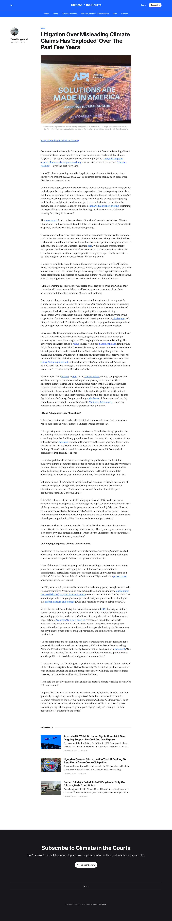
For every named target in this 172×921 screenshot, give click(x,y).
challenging (118, 318)
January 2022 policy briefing (103, 205)
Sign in (143, 5)
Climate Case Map (69, 13)
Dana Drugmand (19, 39)
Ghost (103, 904)
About (55, 13)
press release (120, 576)
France (65, 376)
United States (91, 376)
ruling (75, 343)
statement (119, 648)
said (89, 245)
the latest (94, 398)
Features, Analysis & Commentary (95, 13)
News (115, 13)
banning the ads (107, 343)
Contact (124, 13)
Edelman (63, 441)
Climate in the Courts (86, 5)
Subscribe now (88, 865)
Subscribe (155, 5)
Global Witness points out (54, 361)
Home (46, 13)
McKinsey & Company (100, 401)
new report (51, 220)
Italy (74, 376)
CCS (103, 609)
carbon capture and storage (59, 601)
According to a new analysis (70, 619)
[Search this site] (11, 5)
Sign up (86, 886)
